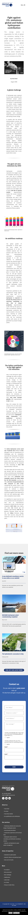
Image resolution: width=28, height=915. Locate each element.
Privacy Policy (16, 912)
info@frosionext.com (10, 795)
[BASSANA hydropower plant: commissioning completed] (14, 603)
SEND (14, 767)
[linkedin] (9, 798)
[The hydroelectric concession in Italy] (14, 642)
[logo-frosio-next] (7, 3)
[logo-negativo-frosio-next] (8, 786)
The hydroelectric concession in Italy (13, 654)
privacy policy (18, 734)
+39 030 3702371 (7, 793)
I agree (8, 737)
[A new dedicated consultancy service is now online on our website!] (14, 565)
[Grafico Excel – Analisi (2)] (14, 522)
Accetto (10, 912)
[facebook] (3, 798)
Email (6, 747)
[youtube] (6, 798)
